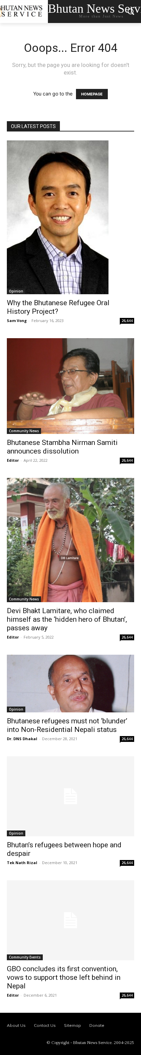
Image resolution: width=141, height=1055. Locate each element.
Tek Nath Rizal (22, 862)
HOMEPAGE (92, 94)
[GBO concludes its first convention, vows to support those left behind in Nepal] (70, 920)
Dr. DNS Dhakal (22, 738)
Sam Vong (17, 320)
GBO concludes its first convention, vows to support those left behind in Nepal (63, 977)
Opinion (16, 291)
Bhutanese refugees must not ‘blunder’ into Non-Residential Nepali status (67, 725)
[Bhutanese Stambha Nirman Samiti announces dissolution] (70, 386)
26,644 (127, 320)
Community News (24, 430)
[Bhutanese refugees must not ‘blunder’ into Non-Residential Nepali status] (70, 683)
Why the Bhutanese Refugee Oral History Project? (58, 307)
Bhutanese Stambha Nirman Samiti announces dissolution (62, 446)
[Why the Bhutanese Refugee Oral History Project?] (70, 217)
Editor (13, 460)
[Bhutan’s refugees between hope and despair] (70, 796)
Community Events (25, 957)
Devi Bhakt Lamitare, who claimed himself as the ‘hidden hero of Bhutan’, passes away (67, 619)
